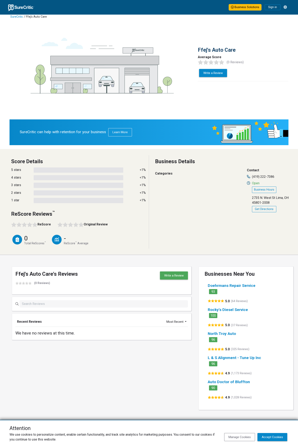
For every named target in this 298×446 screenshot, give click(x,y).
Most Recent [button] (175, 322)
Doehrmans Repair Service (231, 285)
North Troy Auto (222, 333)
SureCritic (16, 16)
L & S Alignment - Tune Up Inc (234, 357)
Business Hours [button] (264, 189)
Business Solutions (246, 7)
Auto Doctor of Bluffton (229, 382)
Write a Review (213, 73)
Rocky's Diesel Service (228, 309)
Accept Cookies (272, 437)
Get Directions (264, 209)
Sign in (272, 7)
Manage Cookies (239, 437)
